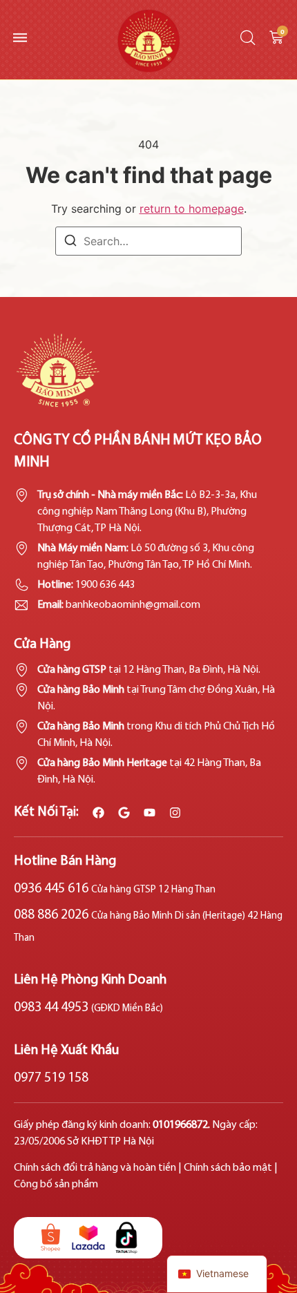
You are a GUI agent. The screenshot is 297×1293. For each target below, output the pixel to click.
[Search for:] (148, 241)
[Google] (124, 812)
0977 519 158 (51, 1078)
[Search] (70, 242)
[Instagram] (175, 812)
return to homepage (192, 209)
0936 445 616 (114, 889)
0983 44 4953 (88, 1008)
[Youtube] (149, 812)
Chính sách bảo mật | (231, 1168)
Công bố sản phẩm (56, 1184)
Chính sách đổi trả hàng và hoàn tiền (95, 1168)
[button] (17, 37)
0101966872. (182, 1125)
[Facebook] (98, 812)
